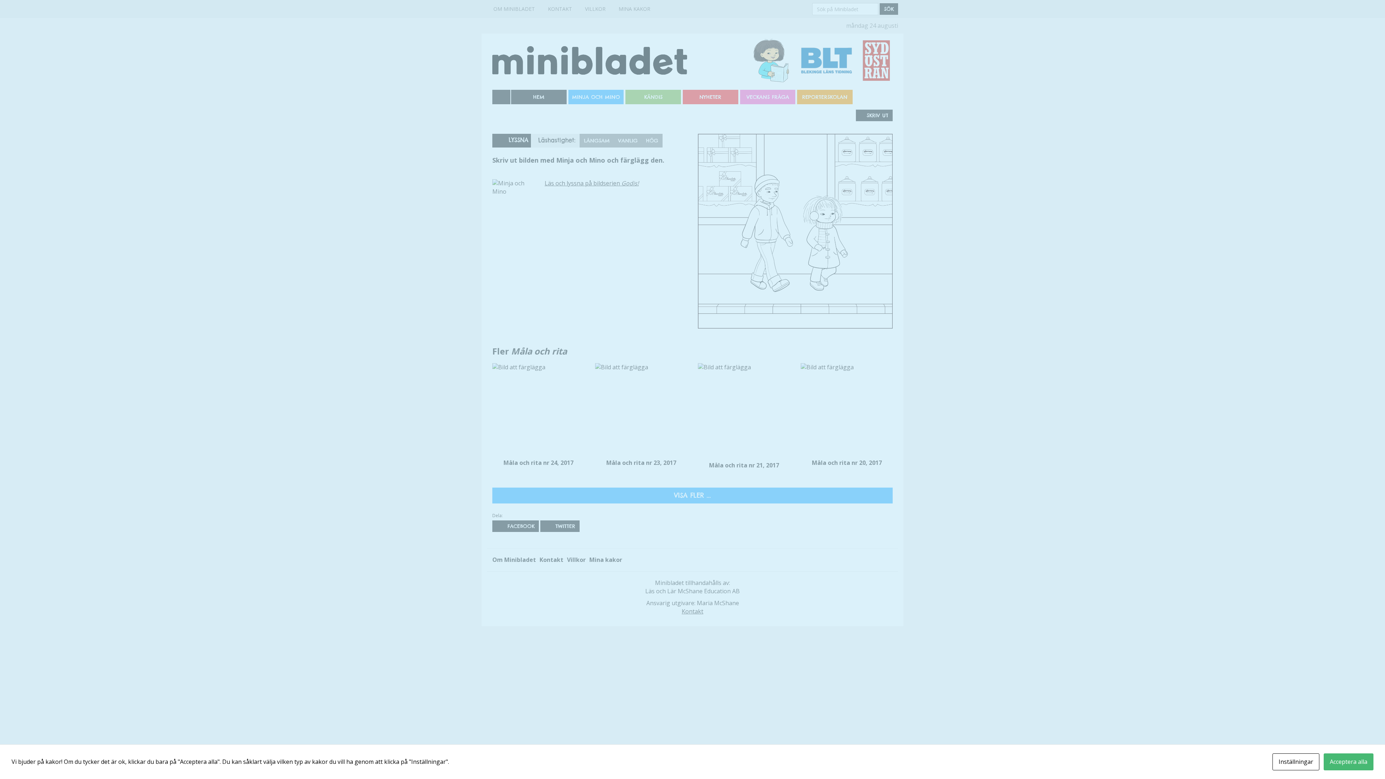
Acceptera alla (1348, 762)
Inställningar (1296, 762)
